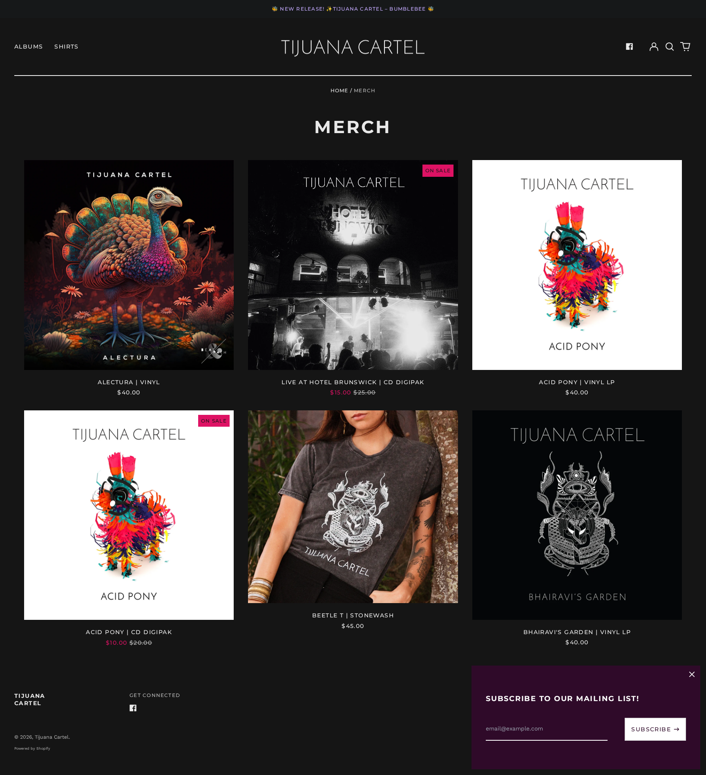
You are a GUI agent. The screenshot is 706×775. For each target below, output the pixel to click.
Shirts (66, 46)
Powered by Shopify (32, 748)
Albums (28, 46)
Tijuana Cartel (29, 699)
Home (340, 90)
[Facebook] (629, 46)
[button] (669, 46)
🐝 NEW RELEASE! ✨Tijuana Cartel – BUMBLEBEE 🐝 (353, 9)
